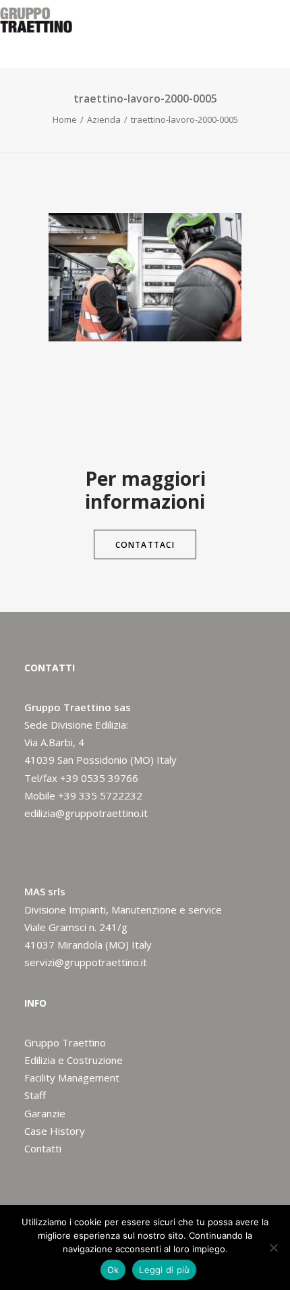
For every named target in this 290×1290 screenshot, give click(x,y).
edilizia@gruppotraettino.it (86, 813)
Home (65, 119)
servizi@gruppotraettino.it (85, 962)
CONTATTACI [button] (145, 544)
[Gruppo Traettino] (36, 19)
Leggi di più (164, 1269)
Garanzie (44, 1113)
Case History (54, 1131)
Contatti (42, 1148)
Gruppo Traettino (65, 1042)
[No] (273, 1247)
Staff (35, 1095)
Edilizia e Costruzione (73, 1060)
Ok (113, 1269)
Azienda (104, 119)
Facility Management (71, 1077)
